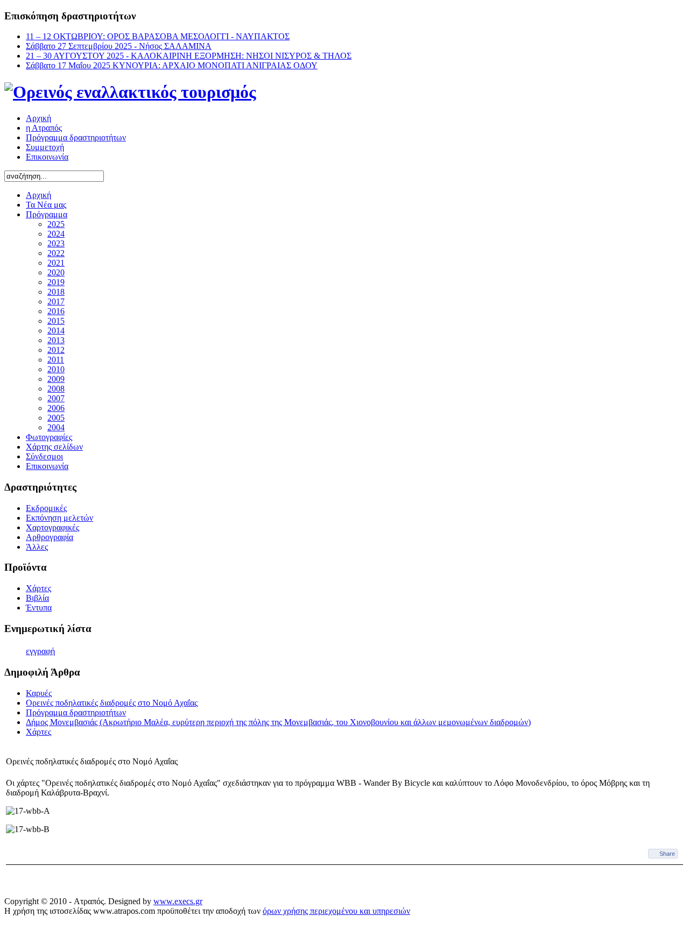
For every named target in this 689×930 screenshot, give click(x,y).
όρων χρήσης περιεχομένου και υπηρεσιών (336, 910)
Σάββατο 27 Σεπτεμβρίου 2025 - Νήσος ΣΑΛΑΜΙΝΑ (119, 46)
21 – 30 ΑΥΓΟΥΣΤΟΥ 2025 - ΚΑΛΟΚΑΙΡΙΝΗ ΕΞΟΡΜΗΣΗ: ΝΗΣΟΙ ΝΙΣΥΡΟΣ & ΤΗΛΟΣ (188, 55)
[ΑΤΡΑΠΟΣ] (130, 92)
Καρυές (39, 693)
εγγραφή (40, 651)
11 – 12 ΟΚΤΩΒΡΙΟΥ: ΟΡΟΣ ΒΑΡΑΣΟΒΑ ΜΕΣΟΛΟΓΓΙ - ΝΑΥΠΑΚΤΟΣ (158, 36)
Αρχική (38, 118)
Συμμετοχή (45, 147)
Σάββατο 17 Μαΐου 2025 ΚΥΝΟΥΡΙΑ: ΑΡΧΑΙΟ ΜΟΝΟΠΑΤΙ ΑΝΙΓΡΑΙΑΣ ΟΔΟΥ (172, 65)
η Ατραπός (44, 127)
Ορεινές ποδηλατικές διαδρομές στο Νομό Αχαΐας (112, 702)
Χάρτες (38, 731)
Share (667, 853)
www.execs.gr (177, 901)
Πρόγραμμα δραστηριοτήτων (76, 137)
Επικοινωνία (47, 156)
